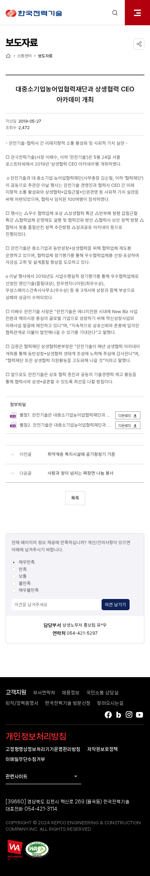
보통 (23, 576)
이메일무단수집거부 (25, 759)
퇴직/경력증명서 (22, 703)
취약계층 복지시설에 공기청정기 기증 (81, 454)
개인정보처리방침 (36, 736)
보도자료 (45, 55)
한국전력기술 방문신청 (67, 703)
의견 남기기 (115, 604)
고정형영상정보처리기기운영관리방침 (43, 749)
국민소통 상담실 (102, 692)
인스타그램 (129, 715)
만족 (23, 569)
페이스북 (108, 715)
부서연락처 (44, 692)
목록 (75, 498)
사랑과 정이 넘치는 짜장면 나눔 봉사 (81, 473)
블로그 (119, 715)
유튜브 (140, 715)
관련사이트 (17, 776)
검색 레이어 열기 (115, 12)
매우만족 (27, 562)
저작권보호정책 (102, 749)
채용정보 (71, 692)
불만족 (25, 583)
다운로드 (124, 415)
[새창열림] (15, 849)
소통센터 (24, 55)
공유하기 (138, 44)
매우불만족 (29, 590)
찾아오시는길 (110, 703)
